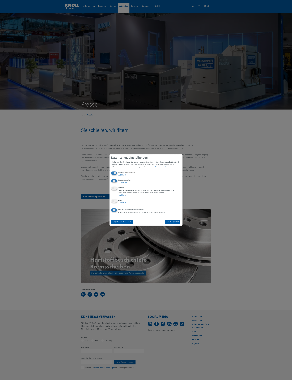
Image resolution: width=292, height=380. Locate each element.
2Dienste (122, 182)
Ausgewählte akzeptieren (121, 222)
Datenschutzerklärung (162, 167)
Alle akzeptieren (173, 222)
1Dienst (122, 175)
